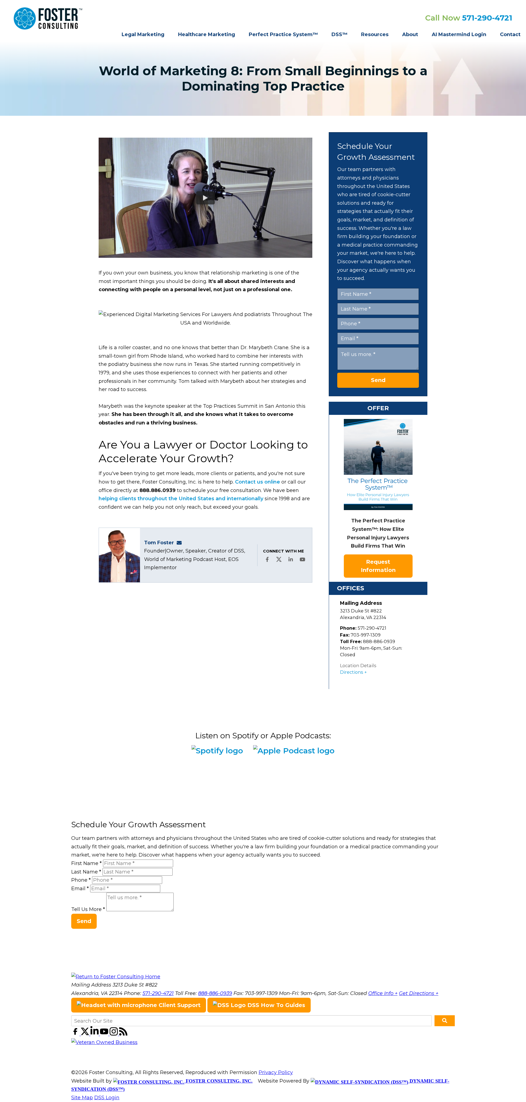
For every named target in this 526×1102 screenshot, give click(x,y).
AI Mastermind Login (459, 34)
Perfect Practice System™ (283, 34)
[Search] (444, 1020)
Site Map (82, 1098)
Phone (81, 880)
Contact (510, 34)
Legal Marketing (143, 34)
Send (378, 380)
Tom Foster (159, 543)
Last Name (86, 872)
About (410, 34)
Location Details (358, 665)
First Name (86, 863)
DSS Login (106, 1098)
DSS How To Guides (275, 1005)
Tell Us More (88, 910)
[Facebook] (76, 1034)
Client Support (179, 1005)
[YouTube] (105, 1034)
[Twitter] (85, 1034)
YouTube (302, 559)
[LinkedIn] (95, 1034)
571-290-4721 (487, 17)
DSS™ (339, 34)
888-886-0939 (215, 993)
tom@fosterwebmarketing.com (181, 543)
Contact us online (257, 482)
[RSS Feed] (123, 1034)
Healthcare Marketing (206, 34)
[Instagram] (114, 1034)
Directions (351, 672)
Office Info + (383, 993)
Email (80, 889)
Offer (378, 408)
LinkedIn (291, 559)
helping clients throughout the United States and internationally (181, 499)
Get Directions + (418, 993)
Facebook (267, 559)
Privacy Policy (276, 1072)
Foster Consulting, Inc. (218, 1081)
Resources (374, 34)
